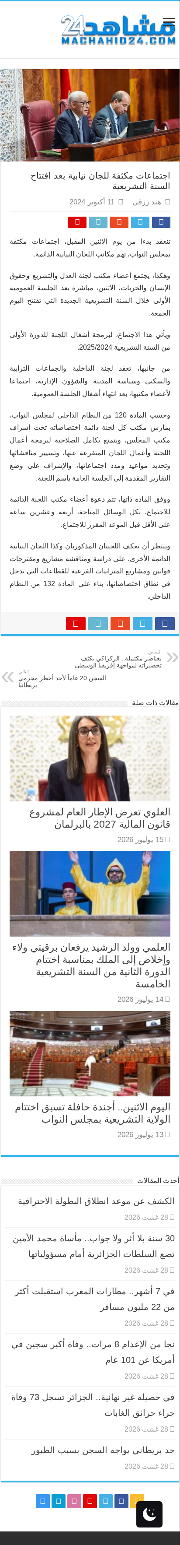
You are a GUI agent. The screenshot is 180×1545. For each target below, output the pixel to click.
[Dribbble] (74, 1501)
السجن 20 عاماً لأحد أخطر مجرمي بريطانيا (62, 678)
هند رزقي (146, 202)
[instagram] (43, 1501)
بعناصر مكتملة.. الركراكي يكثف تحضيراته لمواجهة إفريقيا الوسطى (118, 659)
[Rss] (137, 1501)
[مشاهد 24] (117, 29)
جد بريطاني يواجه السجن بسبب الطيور (103, 1450)
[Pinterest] (90, 1501)
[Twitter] (106, 1501)
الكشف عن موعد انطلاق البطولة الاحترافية (96, 1201)
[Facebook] (121, 1501)
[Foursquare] (59, 1501)
